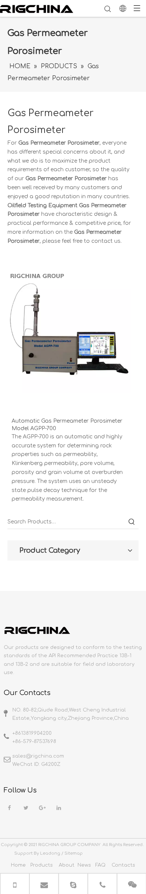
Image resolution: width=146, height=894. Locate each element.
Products (41, 865)
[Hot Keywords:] (132, 522)
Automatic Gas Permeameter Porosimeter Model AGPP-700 (67, 424)
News (84, 865)
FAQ (100, 865)
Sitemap (73, 853)
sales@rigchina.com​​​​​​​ (38, 756)
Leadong (50, 853)
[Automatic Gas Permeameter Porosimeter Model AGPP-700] (69, 331)
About (66, 865)
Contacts (123, 865)
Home (18, 865)
